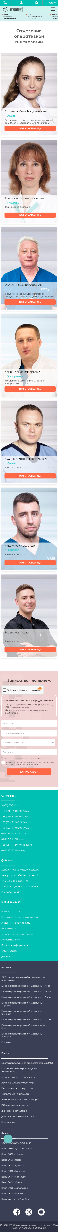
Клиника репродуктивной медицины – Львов (26, 991)
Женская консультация (14, 1110)
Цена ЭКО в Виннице (13, 1171)
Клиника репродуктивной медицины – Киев (25, 985)
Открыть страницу (30, 128)
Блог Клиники (8, 928)
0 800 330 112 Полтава (13, 839)
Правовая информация (14, 945)
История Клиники (11, 939)
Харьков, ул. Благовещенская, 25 (19, 869)
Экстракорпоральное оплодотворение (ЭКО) (27, 1063)
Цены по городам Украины (16, 1148)
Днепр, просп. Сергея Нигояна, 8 (19, 875)
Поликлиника (8, 1122)
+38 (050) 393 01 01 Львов (15, 811)
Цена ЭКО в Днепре (12, 1165)
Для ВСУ (5, 956)
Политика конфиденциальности (19, 917)
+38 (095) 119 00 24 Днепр (15, 822)
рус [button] (50, 2)
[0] (17, 1214)
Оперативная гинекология (16, 1093)
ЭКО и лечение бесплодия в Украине (35, 1226)
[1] (29, 1214)
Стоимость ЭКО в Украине (16, 1142)
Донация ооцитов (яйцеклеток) (18, 1116)
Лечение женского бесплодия (18, 1077)
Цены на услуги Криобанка (16, 1199)
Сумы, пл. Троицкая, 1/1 (14, 881)
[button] (53, 9)
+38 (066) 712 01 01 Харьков (16, 844)
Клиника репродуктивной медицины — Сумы (27, 1019)
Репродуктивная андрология (17, 1088)
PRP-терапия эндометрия (15, 1105)
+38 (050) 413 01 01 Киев (14, 816)
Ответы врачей (9, 950)
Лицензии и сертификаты (15, 922)
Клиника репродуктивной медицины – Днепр (26, 997)
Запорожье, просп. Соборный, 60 (20, 886)
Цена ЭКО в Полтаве (12, 1193)
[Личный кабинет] (21, 2)
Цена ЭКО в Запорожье (14, 1188)
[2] (41, 1214)
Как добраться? (10, 892)
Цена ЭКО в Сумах (12, 1182)
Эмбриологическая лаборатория (20, 1099)
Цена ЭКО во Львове (12, 1154)
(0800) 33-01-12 (9, 805)
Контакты (6, 1042)
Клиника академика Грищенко (32, 1225)
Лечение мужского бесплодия (18, 1082)
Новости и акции (10, 911)
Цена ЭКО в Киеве (11, 1159)
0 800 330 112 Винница (13, 850)
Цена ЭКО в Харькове (13, 1176)
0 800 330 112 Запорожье (15, 833)
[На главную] (13, 9)
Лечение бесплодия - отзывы (17, 934)
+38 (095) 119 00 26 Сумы (15, 827)
